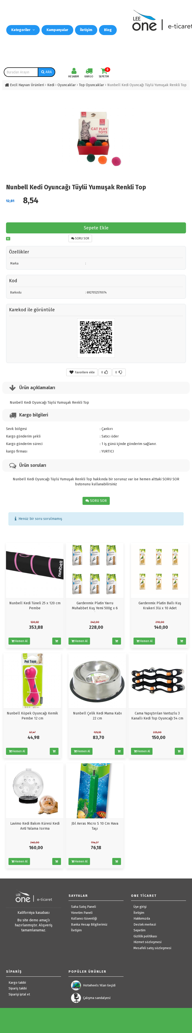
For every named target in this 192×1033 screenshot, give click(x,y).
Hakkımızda (142, 918)
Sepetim (140, 930)
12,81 (10, 201)
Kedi (50, 85)
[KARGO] (89, 72)
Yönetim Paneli (81, 913)
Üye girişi (140, 907)
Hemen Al (21, 641)
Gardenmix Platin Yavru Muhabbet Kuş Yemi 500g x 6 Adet (95, 608)
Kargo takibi (17, 982)
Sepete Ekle (96, 228)
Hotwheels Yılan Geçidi (99, 985)
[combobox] (21, 72)
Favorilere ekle (84, 372)
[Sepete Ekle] (56, 641)
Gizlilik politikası (145, 936)
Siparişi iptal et (19, 994)
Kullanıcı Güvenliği (84, 918)
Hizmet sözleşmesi (148, 942)
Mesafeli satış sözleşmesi (152, 948)
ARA (48, 72)
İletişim (86, 30)
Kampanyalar (57, 30)
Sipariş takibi (17, 988)
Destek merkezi (145, 924)
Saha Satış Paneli (83, 907)
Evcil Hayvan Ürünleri (27, 85)
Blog (108, 30)
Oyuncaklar (67, 85)
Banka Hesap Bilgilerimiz (89, 924)
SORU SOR (81, 238)
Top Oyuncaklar (91, 85)
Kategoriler (21, 30)
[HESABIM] (74, 72)
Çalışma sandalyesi (96, 998)
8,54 (30, 200)
